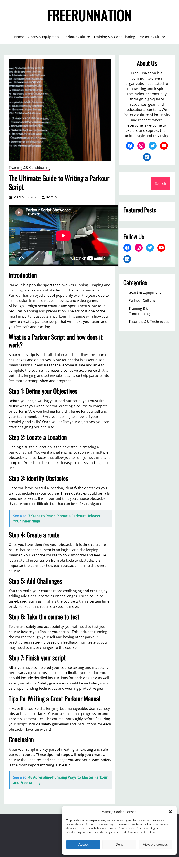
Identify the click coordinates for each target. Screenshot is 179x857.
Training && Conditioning (29, 167)
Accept (83, 844)
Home (19, 36)
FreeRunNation (89, 15)
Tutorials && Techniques (149, 321)
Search (160, 183)
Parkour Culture (142, 300)
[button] (170, 812)
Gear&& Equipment (145, 292)
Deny (119, 844)
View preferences (155, 844)
